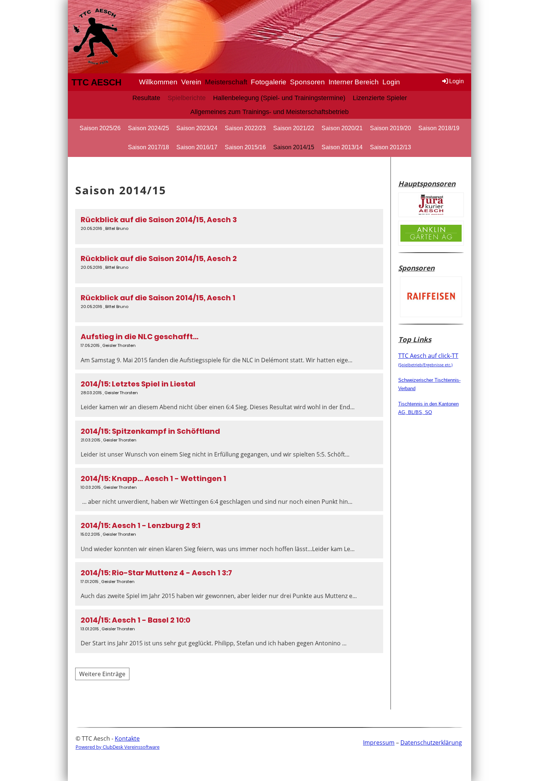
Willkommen (158, 82)
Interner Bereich (354, 82)
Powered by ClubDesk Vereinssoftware (118, 747)
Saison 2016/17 (196, 147)
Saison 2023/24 (196, 128)
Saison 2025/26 (100, 128)
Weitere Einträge (102, 674)
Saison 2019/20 (390, 128)
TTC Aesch (96, 82)
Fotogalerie (268, 82)
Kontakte (127, 738)
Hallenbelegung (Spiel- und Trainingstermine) (279, 98)
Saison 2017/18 (148, 147)
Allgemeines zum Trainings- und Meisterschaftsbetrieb (269, 111)
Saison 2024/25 (148, 128)
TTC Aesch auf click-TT (428, 359)
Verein (191, 82)
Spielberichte (187, 98)
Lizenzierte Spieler (380, 98)
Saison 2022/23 (245, 128)
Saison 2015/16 (245, 147)
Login (391, 82)
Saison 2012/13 (390, 147)
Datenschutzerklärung (431, 742)
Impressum (379, 742)
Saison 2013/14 (342, 147)
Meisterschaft (226, 82)
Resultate (146, 98)
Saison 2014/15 (293, 147)
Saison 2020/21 (342, 128)
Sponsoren (307, 82)
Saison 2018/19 (438, 128)
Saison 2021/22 (293, 128)
